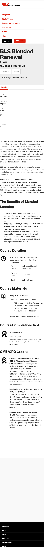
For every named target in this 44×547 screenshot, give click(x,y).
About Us (5, 539)
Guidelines (6, 27)
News (4, 32)
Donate (20, 41)
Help (4, 36)
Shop (4, 531)
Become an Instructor (11, 23)
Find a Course (7, 19)
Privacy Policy (7, 543)
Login (8, 41)
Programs (6, 15)
